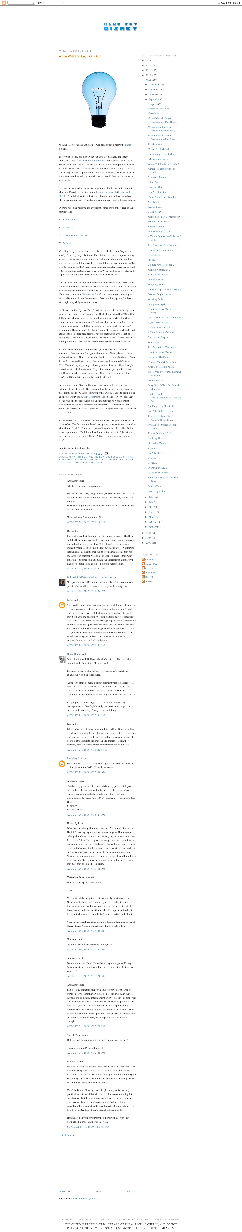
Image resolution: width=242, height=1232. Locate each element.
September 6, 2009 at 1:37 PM (88, 1126)
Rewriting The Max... (159, 357)
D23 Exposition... (157, 279)
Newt (68, 243)
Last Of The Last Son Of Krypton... (165, 317)
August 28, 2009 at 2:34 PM (86, 715)
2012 (149, 65)
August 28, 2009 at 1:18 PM (86, 522)
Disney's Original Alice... (160, 294)
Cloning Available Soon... (161, 264)
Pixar (129, 459)
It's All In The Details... (159, 472)
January (153, 526)
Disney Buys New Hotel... (161, 250)
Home (98, 1191)
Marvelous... (154, 113)
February (153, 521)
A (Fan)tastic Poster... (158, 322)
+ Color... (152, 448)
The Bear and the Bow (77, 235)
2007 (149, 538)
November (154, 89)
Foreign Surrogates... (158, 304)
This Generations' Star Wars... (162, 347)
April (152, 512)
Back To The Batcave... (159, 327)
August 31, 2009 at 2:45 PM (86, 1052)
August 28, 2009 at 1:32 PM (86, 568)
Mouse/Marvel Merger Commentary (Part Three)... (163, 120)
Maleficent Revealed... (159, 108)
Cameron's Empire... (158, 177)
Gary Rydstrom (87, 459)
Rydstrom (94, 396)
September (154, 99)
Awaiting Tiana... (156, 438)
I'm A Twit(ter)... (156, 453)
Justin (70, 599)
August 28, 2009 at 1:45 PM (86, 645)
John (101, 192)
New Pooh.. (153, 202)
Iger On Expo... (155, 206)
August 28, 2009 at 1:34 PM (86, 591)
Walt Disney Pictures (88, 462)
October (153, 94)
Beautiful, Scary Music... (160, 352)
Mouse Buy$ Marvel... (159, 149)
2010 (149, 75)
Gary (85, 396)
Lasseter (109, 192)
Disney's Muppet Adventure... (163, 361)
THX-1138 (148, 577)
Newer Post (64, 1191)
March (152, 517)
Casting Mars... (155, 211)
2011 (149, 70)
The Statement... (156, 144)
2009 (149, 80)
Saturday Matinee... (158, 159)
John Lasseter (108, 459)
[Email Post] (106, 453)
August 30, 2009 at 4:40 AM (86, 930)
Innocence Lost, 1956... (160, 231)
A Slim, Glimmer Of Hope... (162, 332)
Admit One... (154, 182)
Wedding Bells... (156, 299)
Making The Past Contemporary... (165, 216)
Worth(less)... (154, 342)
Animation (75, 457)
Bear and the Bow (93, 457)
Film (130, 457)
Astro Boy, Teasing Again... (161, 366)
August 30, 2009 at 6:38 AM (86, 949)
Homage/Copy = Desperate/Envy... (165, 289)
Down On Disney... (157, 467)
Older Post (131, 1191)
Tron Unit (148, 581)
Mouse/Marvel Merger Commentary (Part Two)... (162, 128)
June (151, 502)
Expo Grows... (155, 255)
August (153, 104)
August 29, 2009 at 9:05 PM (86, 868)
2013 (149, 60)
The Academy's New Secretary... (164, 245)
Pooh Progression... (157, 491)
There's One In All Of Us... (161, 433)
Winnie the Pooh (91, 294)
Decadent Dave (150, 563)
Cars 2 (69, 227)
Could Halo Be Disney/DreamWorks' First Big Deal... (165, 397)
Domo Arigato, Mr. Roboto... (162, 197)
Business (111, 457)
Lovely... (152, 462)
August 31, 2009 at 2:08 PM (86, 1026)
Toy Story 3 (72, 219)
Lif (103, 396)
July (151, 497)
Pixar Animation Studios (91, 160)
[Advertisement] (87, 1162)
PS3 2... (151, 259)
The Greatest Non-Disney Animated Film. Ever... (161, 417)
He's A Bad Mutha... (158, 192)
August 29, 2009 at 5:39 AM (86, 772)
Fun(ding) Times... (157, 284)
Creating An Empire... (159, 337)
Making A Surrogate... (159, 269)
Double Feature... (156, 380)
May (151, 507)
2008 (149, 533)
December (154, 84)
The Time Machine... (158, 274)
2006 (149, 542)
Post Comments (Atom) (84, 1198)
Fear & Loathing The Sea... (161, 411)
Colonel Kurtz (150, 559)
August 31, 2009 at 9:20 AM (86, 976)
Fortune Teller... (156, 486)
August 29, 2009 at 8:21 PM (86, 814)
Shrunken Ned (150, 572)
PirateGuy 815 (74, 758)
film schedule (67, 459)
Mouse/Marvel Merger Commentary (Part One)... (162, 137)
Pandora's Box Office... (159, 221)
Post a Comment (67, 1135)
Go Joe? (152, 457)
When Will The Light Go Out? (163, 163)
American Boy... (156, 187)
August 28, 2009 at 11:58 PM (87, 749)
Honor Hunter (74, 654)
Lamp (128, 144)
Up (101, 408)
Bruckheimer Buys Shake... (161, 154)
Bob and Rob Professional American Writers (89, 577)
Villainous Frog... (157, 226)
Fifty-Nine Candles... (158, 443)
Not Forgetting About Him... (162, 406)
